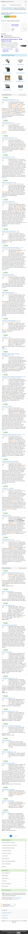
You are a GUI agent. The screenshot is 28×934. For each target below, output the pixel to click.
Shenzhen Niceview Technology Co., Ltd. (12, 247)
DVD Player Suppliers (5, 14)
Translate (12, 906)
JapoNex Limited (6, 515)
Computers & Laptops (6, 853)
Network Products (5, 858)
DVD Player (7, 55)
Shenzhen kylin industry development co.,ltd (13, 377)
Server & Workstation (6, 863)
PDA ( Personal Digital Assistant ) (9, 861)
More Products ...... (6, 886)
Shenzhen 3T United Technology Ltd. (11, 726)
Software (4, 866)
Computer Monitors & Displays (8, 848)
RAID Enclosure (5, 878)
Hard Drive (4, 881)
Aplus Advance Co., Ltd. (8, 157)
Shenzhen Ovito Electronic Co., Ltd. (11, 320)
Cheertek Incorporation (8, 801)
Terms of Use (4, 915)
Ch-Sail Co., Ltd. (6, 337)
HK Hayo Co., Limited (7, 488)
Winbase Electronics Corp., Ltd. (10, 99)
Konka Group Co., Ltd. (8, 122)
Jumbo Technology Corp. (8, 201)
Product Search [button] (23, 94)
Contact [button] (6, 97)
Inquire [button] (7, 16)
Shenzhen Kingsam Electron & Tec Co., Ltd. (13, 434)
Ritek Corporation (6, 740)
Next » (16, 836)
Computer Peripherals (6, 850)
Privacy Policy (5, 918)
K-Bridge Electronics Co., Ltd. (9, 678)
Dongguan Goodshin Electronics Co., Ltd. (13, 573)
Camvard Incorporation (8, 274)
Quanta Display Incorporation (9, 625)
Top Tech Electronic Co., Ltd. (9, 138)
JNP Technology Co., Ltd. (8, 698)
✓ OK (18, 932)
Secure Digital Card (6, 873)
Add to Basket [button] (13, 16)
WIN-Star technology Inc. (8, 292)
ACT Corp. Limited (7, 406)
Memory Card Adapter (6, 883)
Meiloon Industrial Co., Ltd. (9, 752)
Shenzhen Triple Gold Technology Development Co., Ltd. (10, 354)
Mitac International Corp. (8, 605)
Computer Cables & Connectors (8, 842)
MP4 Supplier (22, 520)
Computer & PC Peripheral (18, 8)
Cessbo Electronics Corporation (10, 461)
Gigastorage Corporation (8, 789)
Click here (17, 899)
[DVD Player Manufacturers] (5, 104)
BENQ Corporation (7, 652)
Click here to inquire (17, 897)
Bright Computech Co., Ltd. (9, 182)
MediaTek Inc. (5, 812)
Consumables (5, 855)
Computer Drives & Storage (7, 9)
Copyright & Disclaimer (6, 912)
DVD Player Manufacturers (19, 13)
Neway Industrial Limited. (8, 763)
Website (5, 117)
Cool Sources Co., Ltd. (8, 539)
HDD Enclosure (5, 875)
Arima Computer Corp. (8, 591)
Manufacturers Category (7, 8)
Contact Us (4, 910)
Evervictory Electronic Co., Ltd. (10, 711)
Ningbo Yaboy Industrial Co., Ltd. (10, 231)
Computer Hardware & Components (9, 845)
